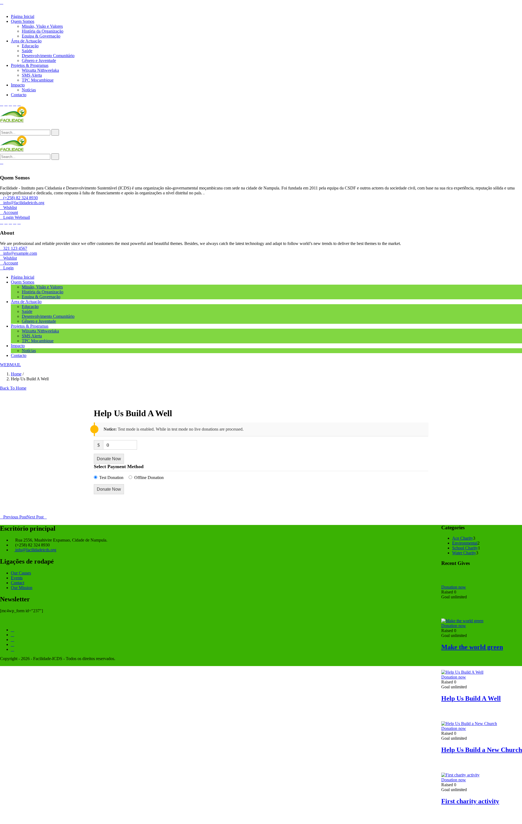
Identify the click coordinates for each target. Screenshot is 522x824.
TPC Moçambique (38, 80)
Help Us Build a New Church (481, 749)
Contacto (18, 94)
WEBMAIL (10, 364)
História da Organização (42, 31)
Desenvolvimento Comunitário (48, 55)
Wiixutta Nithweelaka (40, 70)
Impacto (18, 85)
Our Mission (21, 587)
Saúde (27, 50)
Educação (30, 45)
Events (17, 578)
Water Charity (464, 553)
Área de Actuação (26, 41)
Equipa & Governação (41, 36)
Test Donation (111, 477)
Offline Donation (149, 477)
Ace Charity (462, 538)
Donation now (453, 587)
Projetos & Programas (29, 65)
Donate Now (109, 458)
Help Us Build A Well (471, 698)
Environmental (464, 543)
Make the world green (472, 647)
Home (16, 374)
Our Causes (21, 573)
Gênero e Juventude (39, 60)
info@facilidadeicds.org (35, 550)
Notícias (29, 90)
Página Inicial (22, 16)
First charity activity (470, 801)
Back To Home (13, 388)
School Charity (465, 548)
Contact (17, 582)
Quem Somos (22, 21)
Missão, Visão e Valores (42, 26)
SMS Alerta (32, 75)
